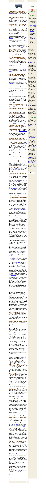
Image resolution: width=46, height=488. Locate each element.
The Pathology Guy (32, 62)
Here (22, 47)
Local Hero (11, 255)
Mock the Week (11, 83)
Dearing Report (32, 146)
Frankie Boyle (22, 82)
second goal (21, 362)
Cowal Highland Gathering (14, 424)
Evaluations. (31, 38)
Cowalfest (30, 95)
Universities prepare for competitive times (31, 162)
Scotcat (30, 105)
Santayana (14, 194)
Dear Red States (33, 40)
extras (23, 1)
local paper (13, 423)
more (25, 106)
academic (12, 1)
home (10, 1)
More (22, 396)
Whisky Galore (18, 251)
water (21, 1)
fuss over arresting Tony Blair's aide (15, 168)
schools (18, 1)
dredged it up (11, 81)
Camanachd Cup (15, 418)
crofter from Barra (17, 262)
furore (16, 219)
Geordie (14, 258)
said (24, 465)
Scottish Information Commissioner (15, 453)
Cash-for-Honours (13, 275)
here (24, 52)
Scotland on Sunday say (17, 431)
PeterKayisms (32, 36)
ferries (16, 1)
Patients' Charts (32, 31)
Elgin (15, 390)
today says (23, 68)
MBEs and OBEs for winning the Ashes (20, 209)
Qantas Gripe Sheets (33, 25)
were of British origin (14, 188)
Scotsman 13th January (16, 181)
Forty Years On (19, 105)
